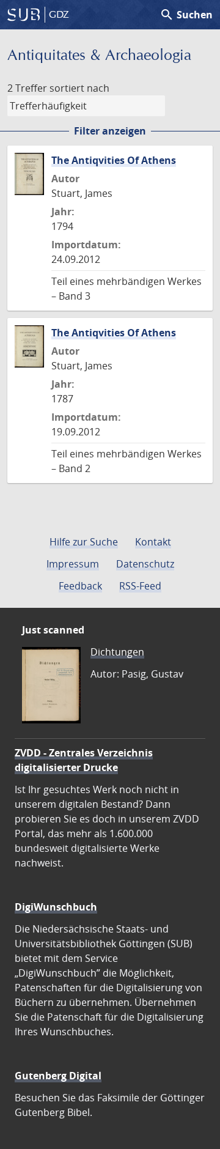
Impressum (72, 564)
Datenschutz (145, 564)
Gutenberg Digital (58, 1075)
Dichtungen (117, 652)
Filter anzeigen (110, 131)
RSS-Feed (140, 586)
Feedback (80, 586)
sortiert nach (79, 88)
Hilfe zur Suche (84, 542)
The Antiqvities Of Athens (113, 160)
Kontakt (153, 542)
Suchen (186, 14)
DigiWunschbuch (56, 907)
